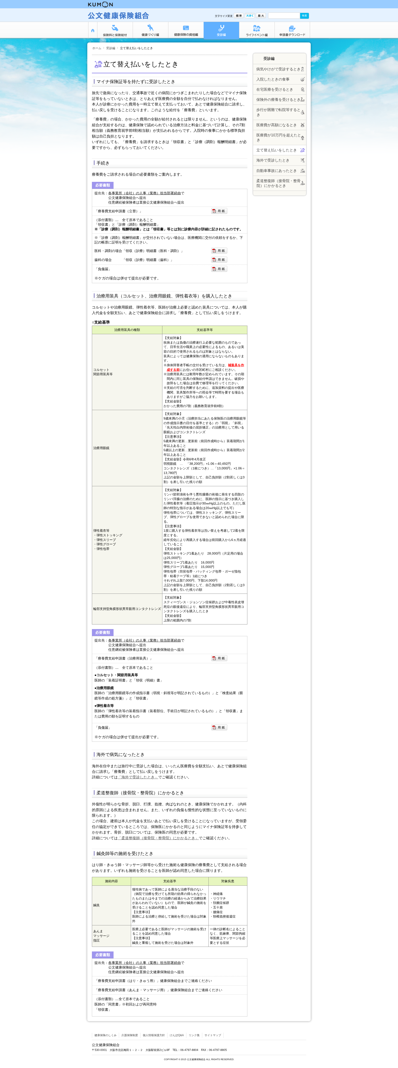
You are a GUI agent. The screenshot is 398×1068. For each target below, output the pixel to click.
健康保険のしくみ (105, 1035)
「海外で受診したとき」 (138, 777)
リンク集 (194, 1035)
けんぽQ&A (177, 1035)
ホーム (96, 48)
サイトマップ (213, 1035)
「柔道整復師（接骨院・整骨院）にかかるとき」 (158, 838)
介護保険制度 (129, 1035)
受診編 (110, 48)
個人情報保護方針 (154, 1035)
